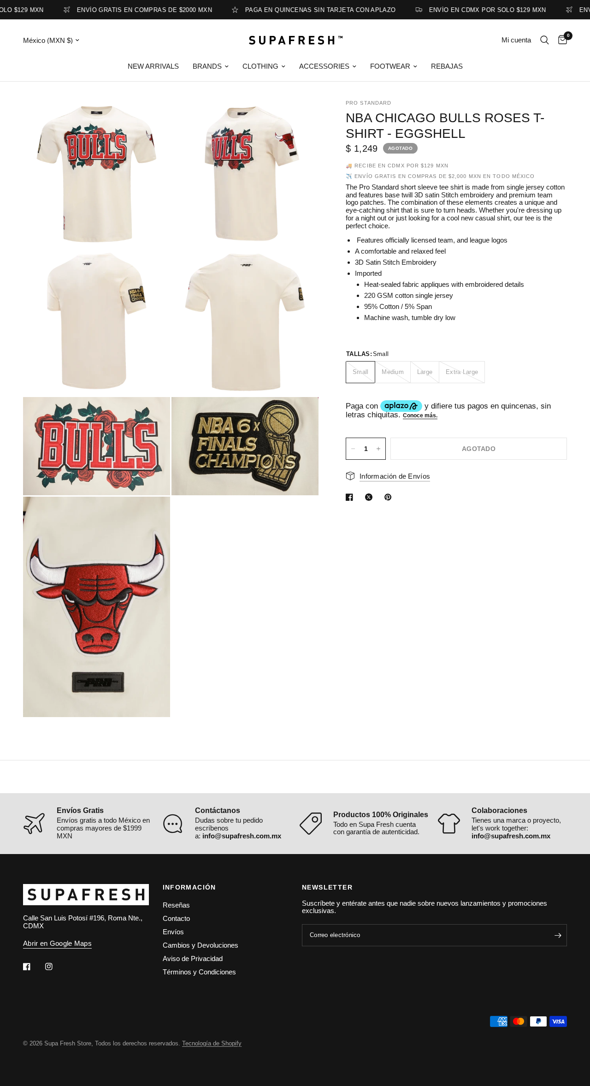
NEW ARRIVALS (153, 66)
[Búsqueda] (545, 40)
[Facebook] (33, 966)
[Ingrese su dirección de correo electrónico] (558, 935)
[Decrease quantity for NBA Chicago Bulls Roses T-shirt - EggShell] (353, 448)
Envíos (173, 932)
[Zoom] (150, 119)
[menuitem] (153, 66)
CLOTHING (260, 66)
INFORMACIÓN (189, 887)
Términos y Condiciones (199, 972)
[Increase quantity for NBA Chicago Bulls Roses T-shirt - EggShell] (378, 448)
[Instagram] (55, 966)
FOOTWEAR (390, 66)
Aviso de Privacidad (193, 958)
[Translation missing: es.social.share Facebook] (351, 497)
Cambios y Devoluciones (200, 945)
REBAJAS (447, 66)
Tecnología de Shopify (212, 1043)
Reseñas (176, 905)
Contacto (176, 918)
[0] (560, 40)
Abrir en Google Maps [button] (57, 943)
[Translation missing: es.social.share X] (370, 497)
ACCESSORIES (324, 66)
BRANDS (207, 66)
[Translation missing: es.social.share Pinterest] (389, 497)
